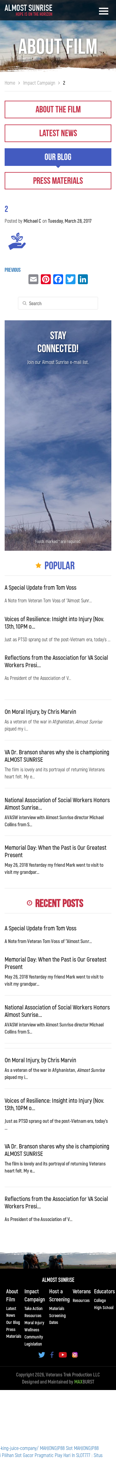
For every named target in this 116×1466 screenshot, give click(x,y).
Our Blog (58, 157)
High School (104, 1307)
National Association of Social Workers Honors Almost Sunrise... (57, 803)
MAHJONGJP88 (52, 1448)
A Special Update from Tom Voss (40, 587)
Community (33, 1336)
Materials (56, 1308)
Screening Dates (57, 1319)
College (100, 1300)
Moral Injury (34, 1322)
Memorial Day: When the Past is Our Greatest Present (55, 851)
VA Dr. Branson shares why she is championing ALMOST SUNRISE (57, 755)
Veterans (82, 1291)
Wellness (31, 1329)
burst (84, 1381)
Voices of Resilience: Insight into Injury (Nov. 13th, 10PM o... (54, 622)
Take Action (33, 1308)
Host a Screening (59, 1295)
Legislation (33, 1343)
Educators (104, 1291)
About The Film (58, 109)
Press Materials (58, 181)
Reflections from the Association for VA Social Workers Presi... (56, 661)
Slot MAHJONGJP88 (82, 1448)
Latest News (58, 133)
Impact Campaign (34, 1295)
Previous (13, 270)
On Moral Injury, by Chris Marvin (40, 711)
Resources (32, 1315)
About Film (12, 1295)
